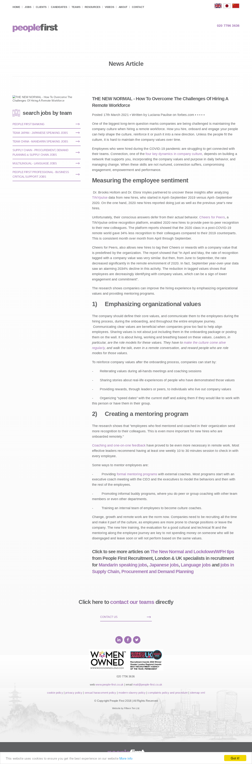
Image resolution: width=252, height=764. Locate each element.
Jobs (28, 7)
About (123, 7)
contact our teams (132, 602)
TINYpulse (100, 197)
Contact (138, 7)
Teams (76, 7)
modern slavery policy (132, 692)
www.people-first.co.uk (109, 684)
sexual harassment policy (100, 692)
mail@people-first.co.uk (147, 684)
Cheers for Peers (212, 217)
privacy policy (73, 692)
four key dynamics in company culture (174, 154)
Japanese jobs (164, 564)
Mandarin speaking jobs (123, 564)
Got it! (235, 758)
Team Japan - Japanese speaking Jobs (40, 132)
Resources (92, 7)
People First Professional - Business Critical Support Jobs (41, 174)
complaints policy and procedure (168, 692)
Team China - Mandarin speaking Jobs (40, 141)
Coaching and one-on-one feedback (119, 445)
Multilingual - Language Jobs (35, 163)
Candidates (59, 7)
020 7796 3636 (228, 25)
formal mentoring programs (137, 474)
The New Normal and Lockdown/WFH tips (192, 551)
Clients (41, 7)
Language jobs (196, 564)
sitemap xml (197, 692)
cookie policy (55, 692)
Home (16, 7)
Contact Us (109, 616)
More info (125, 758)
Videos (109, 7)
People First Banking (28, 124)
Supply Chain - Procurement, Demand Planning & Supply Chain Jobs (40, 152)
